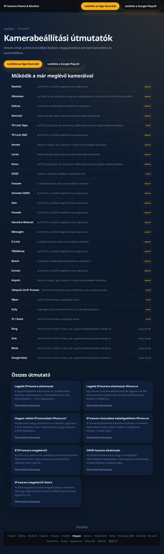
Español (43, 535)
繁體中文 (113, 541)
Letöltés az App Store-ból (100, 6)
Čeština (22, 535)
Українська (76, 541)
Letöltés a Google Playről (140, 6)
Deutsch (32, 535)
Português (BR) (126, 535)
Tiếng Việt (89, 541)
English (12, 535)
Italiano (87, 535)
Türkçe (64, 541)
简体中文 (101, 541)
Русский (152, 535)
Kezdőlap (9, 28)
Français (54, 535)
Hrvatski (66, 535)
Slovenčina (52, 541)
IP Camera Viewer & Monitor (21, 6)
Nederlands (100, 535)
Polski (112, 535)
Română (140, 535)
